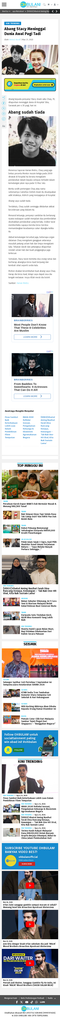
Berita (23, 716)
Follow (18, 750)
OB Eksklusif (26, 539)
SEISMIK (6, 680)
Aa (3, 126)
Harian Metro (22, 283)
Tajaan (5, 501)
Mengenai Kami (10, 998)
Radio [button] (50, 998)
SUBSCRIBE (27, 864)
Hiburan (24, 599)
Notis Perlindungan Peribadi (32, 998)
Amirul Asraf (14, 39)
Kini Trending (13, 23)
